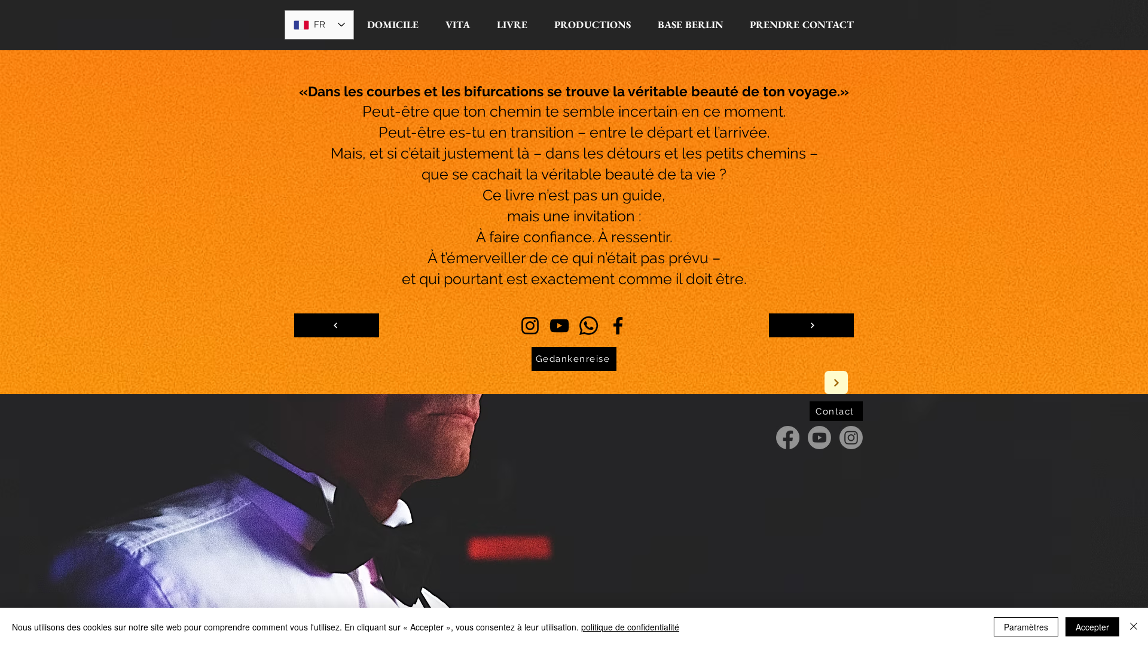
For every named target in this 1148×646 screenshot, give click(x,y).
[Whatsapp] (588, 325)
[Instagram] (530, 325)
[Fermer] (1133, 626)
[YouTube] (559, 325)
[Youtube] (819, 437)
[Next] (836, 382)
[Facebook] (618, 325)
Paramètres (1026, 627)
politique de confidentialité (630, 627)
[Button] (336, 325)
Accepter (1092, 627)
